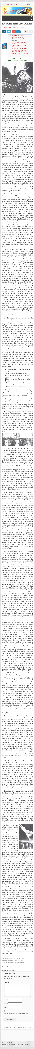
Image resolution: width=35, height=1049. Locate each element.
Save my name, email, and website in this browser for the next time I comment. (16, 1014)
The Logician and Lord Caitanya (19, 43)
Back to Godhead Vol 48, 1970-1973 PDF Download (20, 52)
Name (6, 1000)
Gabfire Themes (5, 1046)
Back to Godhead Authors (10, 1027)
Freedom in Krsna (17, 37)
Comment (7, 982)
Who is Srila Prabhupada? (25, 1027)
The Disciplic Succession (19, 50)
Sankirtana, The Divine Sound (19, 46)
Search (30, 4)
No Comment (23, 27)
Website (6, 1007)
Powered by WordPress (25, 1044)
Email (6, 1004)
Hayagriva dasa (7, 27)
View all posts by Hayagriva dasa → (14, 962)
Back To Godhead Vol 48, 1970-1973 (17, 35)
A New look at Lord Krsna (20, 48)
